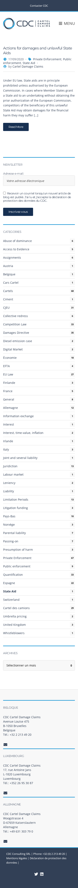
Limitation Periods (15, 499)
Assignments (12, 257)
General (8, 399)
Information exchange (18, 416)
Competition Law (14, 324)
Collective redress (15, 316)
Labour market (13, 474)
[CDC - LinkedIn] (36, 874)
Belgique (9, 274)
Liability (8, 491)
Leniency (9, 483)
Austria (8, 266)
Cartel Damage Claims (27, 66)
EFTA (6, 366)
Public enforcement (16, 566)
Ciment (8, 299)
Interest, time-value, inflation (23, 433)
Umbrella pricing (15, 616)
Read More (16, 127)
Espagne (9, 583)
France (7, 391)
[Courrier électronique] (5, 744)
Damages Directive (16, 333)
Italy (6, 449)
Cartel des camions (16, 608)
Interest (8, 424)
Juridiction (10, 466)
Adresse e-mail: (13, 173)
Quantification (13, 575)
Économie (10, 358)
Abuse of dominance (17, 241)
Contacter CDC (39, 6)
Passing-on (10, 541)
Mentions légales (16, 858)
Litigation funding (15, 508)
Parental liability (14, 533)
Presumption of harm (18, 550)
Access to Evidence (16, 249)
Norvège (9, 525)
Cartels (8, 291)
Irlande (8, 441)
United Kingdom (14, 625)
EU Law (8, 374)
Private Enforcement (47, 59)
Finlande (9, 383)
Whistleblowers (14, 633)
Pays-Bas (9, 516)
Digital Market (13, 349)
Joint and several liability (20, 458)
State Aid (29, 63)
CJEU (6, 308)
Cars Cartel (11, 283)
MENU (69, 23)
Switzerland (11, 600)
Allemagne (10, 408)
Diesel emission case (17, 341)
